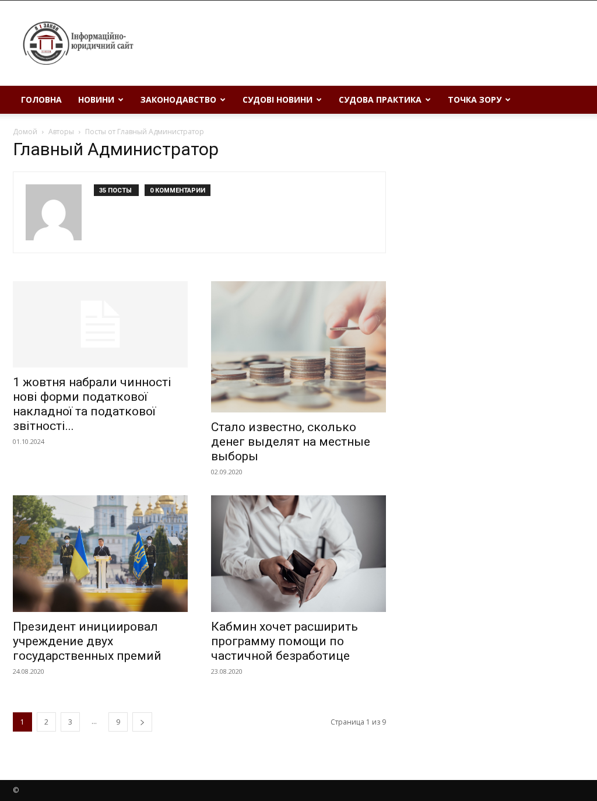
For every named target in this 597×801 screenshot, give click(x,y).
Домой (25, 132)
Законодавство (178, 99)
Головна (41, 99)
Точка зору (474, 99)
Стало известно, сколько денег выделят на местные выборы (290, 441)
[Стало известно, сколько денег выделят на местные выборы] (298, 346)
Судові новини (277, 99)
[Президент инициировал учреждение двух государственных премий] (100, 553)
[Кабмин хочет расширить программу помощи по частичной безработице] (298, 553)
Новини (96, 99)
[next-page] (142, 722)
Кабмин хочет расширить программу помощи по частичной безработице (284, 641)
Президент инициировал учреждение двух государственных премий (87, 641)
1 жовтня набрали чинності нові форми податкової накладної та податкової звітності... (92, 404)
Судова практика (380, 99)
